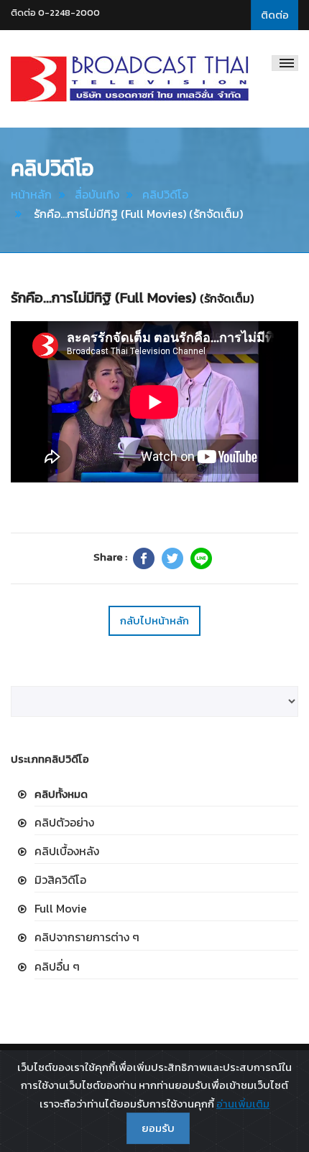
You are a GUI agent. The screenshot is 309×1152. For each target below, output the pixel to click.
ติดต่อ (275, 14)
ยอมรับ (158, 1128)
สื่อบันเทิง (97, 194)
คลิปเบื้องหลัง (66, 851)
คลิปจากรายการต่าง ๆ (86, 937)
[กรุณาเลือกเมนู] (285, 63)
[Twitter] (172, 558)
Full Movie (60, 908)
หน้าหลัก (31, 194)
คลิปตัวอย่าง (64, 822)
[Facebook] (143, 558)
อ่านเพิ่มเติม (242, 1103)
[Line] (201, 558)
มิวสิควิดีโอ (60, 879)
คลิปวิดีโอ (165, 194)
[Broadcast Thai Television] (130, 79)
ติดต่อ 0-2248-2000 (55, 12)
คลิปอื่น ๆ (57, 966)
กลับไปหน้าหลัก (154, 620)
